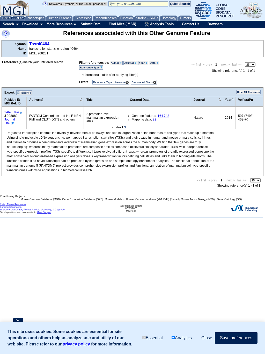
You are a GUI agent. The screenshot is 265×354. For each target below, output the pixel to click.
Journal (199, 100)
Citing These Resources (13, 204)
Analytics (183, 338)
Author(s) (36, 100)
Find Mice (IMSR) (122, 24)
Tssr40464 (39, 44)
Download (30, 24)
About (5, 17)
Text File (25, 92)
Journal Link (9, 121)
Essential (154, 338)
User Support (44, 212)
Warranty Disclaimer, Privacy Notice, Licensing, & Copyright (32, 209)
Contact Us (190, 24)
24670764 (11, 112)
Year (228, 100)
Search (8, 24)
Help (14, 17)
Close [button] (206, 338)
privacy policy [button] (76, 344)
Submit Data (90, 24)
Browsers (215, 24)
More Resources (59, 24)
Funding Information (10, 207)
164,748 (163, 116)
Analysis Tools (161, 24)
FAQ (22, 17)
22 (154, 119)
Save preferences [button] (236, 338)
